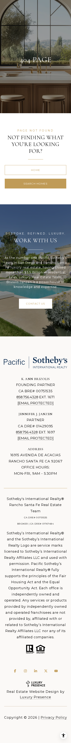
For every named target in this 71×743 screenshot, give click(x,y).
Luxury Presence (35, 697)
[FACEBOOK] (15, 671)
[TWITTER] (46, 671)
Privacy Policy (54, 717)
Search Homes (35, 183)
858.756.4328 (27, 397)
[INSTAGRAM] (25, 671)
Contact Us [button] (35, 303)
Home (35, 170)
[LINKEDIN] (35, 671)
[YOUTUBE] (56, 671)
